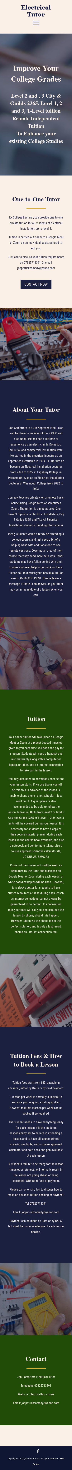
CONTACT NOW (36, 284)
